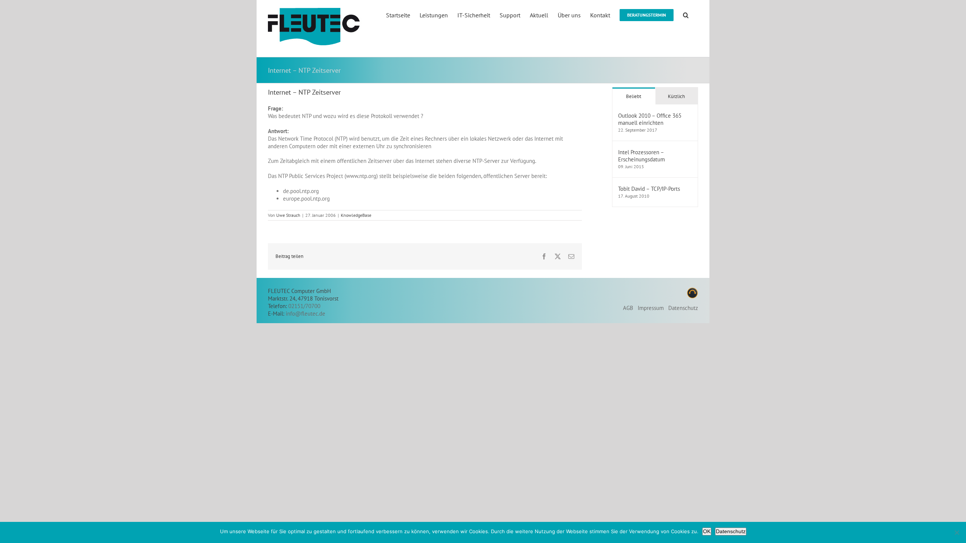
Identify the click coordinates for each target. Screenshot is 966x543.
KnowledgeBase (356, 215)
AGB (628, 307)
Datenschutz (683, 307)
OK (707, 531)
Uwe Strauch (288, 215)
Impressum (651, 307)
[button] (686, 14)
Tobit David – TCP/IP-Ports (649, 188)
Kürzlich (676, 96)
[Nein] (956, 532)
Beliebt (633, 96)
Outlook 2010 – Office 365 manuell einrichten (649, 119)
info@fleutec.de (305, 313)
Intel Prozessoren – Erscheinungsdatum (641, 156)
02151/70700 (304, 306)
